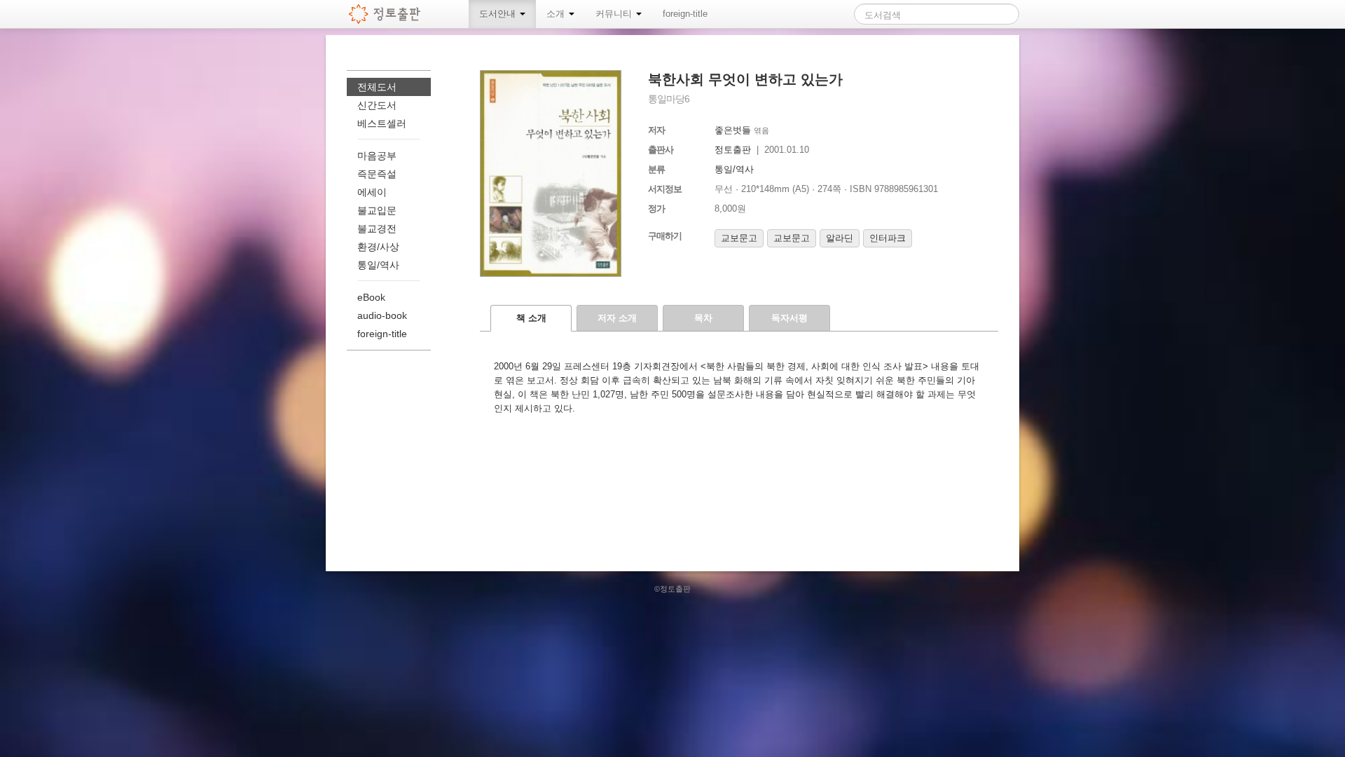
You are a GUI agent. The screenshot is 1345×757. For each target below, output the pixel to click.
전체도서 (376, 87)
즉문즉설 (376, 173)
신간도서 (376, 105)
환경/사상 (378, 246)
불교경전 (376, 228)
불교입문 (376, 210)
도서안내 (498, 13)
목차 (703, 318)
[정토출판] (385, 14)
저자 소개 (617, 318)
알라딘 (839, 238)
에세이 (372, 192)
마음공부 (376, 155)
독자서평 (789, 318)
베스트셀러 (381, 123)
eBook (371, 297)
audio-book (382, 315)
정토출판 (733, 149)
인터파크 (887, 238)
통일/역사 (734, 169)
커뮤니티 (615, 13)
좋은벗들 (733, 130)
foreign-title (685, 13)
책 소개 (531, 318)
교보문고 (739, 238)
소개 (556, 13)
